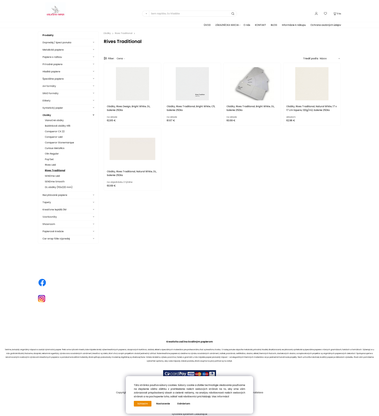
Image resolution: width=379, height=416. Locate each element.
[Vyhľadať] (145, 14)
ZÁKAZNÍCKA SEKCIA (227, 25)
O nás (247, 25)
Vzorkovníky (49, 217)
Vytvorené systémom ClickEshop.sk (189, 414)
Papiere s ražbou (52, 57)
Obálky (46, 115)
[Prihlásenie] (316, 13)
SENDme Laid (52, 176)
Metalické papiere (53, 49)
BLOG (274, 25)
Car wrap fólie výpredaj (56, 238)
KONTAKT (260, 25)
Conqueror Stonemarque (59, 142)
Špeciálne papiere (53, 79)
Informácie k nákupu (294, 25)
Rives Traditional (55, 170)
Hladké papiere (51, 71)
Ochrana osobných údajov (325, 25)
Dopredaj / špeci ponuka (56, 42)
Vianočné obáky (54, 120)
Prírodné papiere (52, 64)
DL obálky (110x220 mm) (59, 187)
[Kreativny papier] (42, 282)
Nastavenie (163, 403)
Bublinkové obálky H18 (57, 125)
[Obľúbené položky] (325, 13)
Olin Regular (52, 153)
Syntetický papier (52, 108)
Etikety (46, 100)
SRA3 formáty (50, 93)
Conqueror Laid (53, 137)
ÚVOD (207, 25)
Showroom (48, 224)
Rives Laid (50, 164)
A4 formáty (49, 86)
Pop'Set (49, 159)
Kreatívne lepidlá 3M (54, 209)
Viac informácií (220, 396)
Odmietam (183, 403)
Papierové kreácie (53, 231)
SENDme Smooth (55, 181)
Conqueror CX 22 (55, 131)
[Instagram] (41, 298)
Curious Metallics (54, 148)
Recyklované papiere (54, 195)
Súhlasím (142, 403)
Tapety (46, 202)
